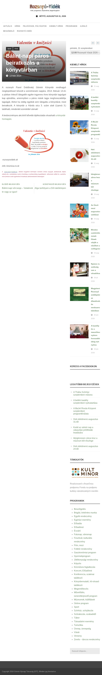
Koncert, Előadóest (83, 571)
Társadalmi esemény (84, 621)
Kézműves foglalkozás (84, 567)
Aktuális (7, 26)
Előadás (78, 523)
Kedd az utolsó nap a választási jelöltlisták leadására (83, 430)
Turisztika (78, 625)
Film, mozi (79, 545)
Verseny (78, 636)
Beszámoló (8, 31)
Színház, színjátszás (83, 610)
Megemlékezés (81, 589)
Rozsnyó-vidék (24, 31)
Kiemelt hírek (56, 26)
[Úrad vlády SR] (85, 472)
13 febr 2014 (15, 76)
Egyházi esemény (82, 520)
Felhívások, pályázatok (35, 26)
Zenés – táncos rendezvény (87, 639)
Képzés (77, 563)
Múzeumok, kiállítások (84, 599)
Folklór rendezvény (83, 549)
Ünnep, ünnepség (82, 629)
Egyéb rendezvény (83, 516)
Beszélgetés (80, 509)
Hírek (17, 26)
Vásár (77, 632)
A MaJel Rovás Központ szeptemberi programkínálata (84, 411)
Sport (76, 607)
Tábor (77, 618)
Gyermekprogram (82, 556)
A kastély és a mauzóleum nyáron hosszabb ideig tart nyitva (96, 335)
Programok (71, 26)
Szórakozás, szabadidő (85, 614)
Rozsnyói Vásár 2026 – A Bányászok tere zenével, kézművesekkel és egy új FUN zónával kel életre (85, 52)
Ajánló (83, 26)
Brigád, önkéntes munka (85, 513)
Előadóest (79, 527)
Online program (81, 603)
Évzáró (77, 531)
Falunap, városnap (83, 534)
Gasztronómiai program (85, 552)
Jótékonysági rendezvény (86, 560)
